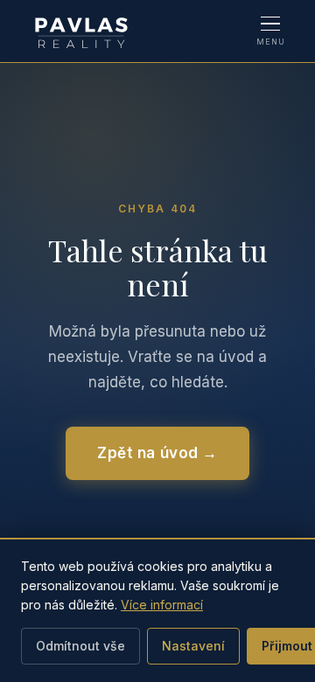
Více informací (162, 604)
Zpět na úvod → (157, 453)
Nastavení (193, 645)
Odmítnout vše (80, 645)
